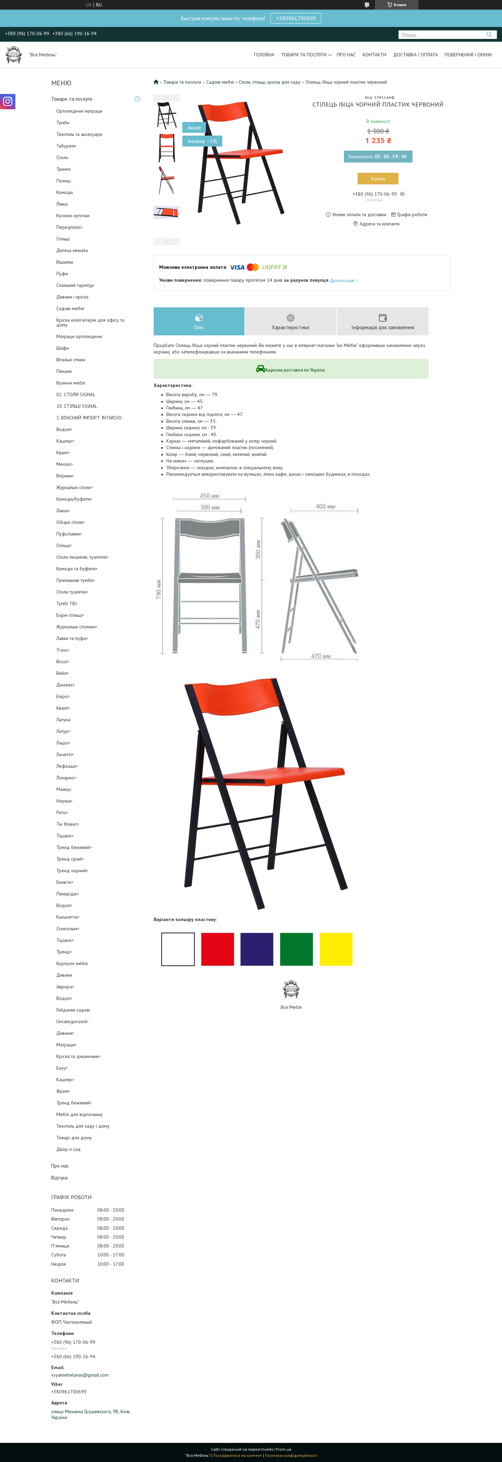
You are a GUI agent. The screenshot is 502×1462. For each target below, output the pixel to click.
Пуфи (62, 273)
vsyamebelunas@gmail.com (80, 1375)
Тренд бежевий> (74, 847)
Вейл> (62, 673)
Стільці (63, 239)
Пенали (64, 371)
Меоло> (64, 464)
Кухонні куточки (72, 215)
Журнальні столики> (76, 627)
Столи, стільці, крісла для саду (270, 82)
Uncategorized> (72, 1021)
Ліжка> (63, 510)
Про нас (346, 55)
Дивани (64, 975)
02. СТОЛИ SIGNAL (75, 394)
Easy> (62, 1068)
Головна (264, 55)
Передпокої (69, 227)
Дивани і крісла (72, 297)
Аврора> (65, 987)
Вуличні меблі (70, 383)
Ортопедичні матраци (79, 111)
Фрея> (63, 1091)
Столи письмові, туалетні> (82, 557)
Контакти (374, 55)
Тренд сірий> (70, 859)
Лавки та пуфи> (72, 638)
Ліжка (62, 204)
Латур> (63, 731)
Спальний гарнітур (75, 285)
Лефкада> (67, 766)
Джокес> (65, 685)
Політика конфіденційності (291, 1455)
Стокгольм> (68, 928)
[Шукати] (489, 34)
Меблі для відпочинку (79, 1114)
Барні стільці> (70, 615)
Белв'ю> (64, 882)
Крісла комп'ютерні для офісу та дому (90, 322)
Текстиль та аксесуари (79, 134)
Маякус (63, 789)
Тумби (62, 123)
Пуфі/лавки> (69, 534)
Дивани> (65, 1033)
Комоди (64, 192)
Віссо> (62, 661)
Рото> (62, 812)
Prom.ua (283, 1449)
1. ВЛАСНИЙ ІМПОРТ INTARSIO (89, 418)
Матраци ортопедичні (79, 336)
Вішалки (64, 262)
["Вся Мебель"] (14, 55)
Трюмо (63, 169)
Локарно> (66, 778)
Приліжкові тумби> (75, 580)
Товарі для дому (74, 1137)
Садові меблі (70, 308)
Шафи (62, 348)
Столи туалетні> (72, 592)
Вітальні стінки (70, 360)
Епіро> (63, 696)
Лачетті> (65, 754)
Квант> (63, 452)
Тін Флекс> (67, 824)
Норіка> (64, 801)
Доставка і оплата (415, 55)
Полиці (63, 181)
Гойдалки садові (73, 1010)
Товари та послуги (303, 55)
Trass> (63, 650)
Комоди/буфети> (74, 499)
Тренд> (64, 952)
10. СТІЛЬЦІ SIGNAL (76, 406)
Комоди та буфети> (77, 569)
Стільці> (64, 545)
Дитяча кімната (72, 250)
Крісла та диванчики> (78, 1056)
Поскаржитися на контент (237, 1455)
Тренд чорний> (72, 870)
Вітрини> (65, 476)
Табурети (66, 146)
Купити (378, 179)
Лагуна (63, 719)
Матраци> (66, 1045)
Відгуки (59, 1177)
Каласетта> (68, 917)
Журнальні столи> (74, 487)
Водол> (64, 429)
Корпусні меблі (72, 963)
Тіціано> (65, 836)
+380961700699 (296, 18)
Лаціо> (63, 743)
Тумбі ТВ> (67, 603)
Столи (62, 157)
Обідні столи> (70, 522)
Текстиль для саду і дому (83, 1126)
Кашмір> (65, 441)
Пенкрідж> (67, 894)
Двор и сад (68, 1149)
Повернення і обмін (468, 55)
